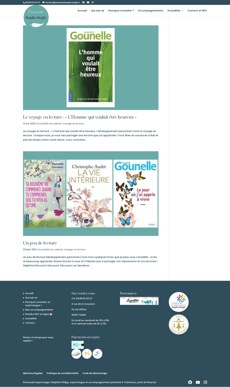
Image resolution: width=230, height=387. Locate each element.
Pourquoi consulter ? (121, 11)
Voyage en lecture (73, 123)
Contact (30, 322)
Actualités (173, 11)
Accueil (82, 11)
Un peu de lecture (40, 243)
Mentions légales (33, 373)
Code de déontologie (94, 373)
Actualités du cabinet (49, 123)
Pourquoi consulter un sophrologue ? (37, 303)
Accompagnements (150, 11)
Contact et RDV (197, 11)
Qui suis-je (97, 11)
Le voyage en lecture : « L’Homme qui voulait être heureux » (79, 117)
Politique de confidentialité (62, 373)
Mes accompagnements (39, 309)
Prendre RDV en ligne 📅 (38, 314)
